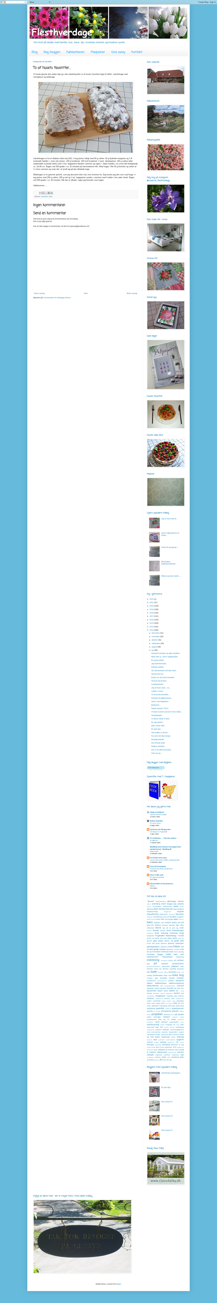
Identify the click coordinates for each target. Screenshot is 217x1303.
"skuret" (150, 901)
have (176, 946)
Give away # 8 (167, 1116)
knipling (149, 975)
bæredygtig (169, 919)
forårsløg (164, 933)
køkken (150, 983)
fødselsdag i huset (175, 935)
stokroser (175, 1034)
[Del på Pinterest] (51, 192)
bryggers (180, 917)
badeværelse (167, 906)
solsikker (158, 1030)
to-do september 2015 (168, 1047)
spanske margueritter (170, 1032)
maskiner (150, 998)
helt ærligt (154, 949)
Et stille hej (154, 840)
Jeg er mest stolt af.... (169, 519)
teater (182, 1042)
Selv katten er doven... (160, 733)
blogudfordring (153, 914)
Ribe (160, 1019)
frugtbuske (151, 936)
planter (175, 1011)
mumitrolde (157, 1001)
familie (156, 930)
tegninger (158, 1045)
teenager (150, 1045)
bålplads (157, 922)
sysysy (156, 1042)
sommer (166, 1030)
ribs (164, 1019)
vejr (182, 1055)
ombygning (163, 1006)
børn (150, 922)
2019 (152, 609)
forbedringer (178, 930)
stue (155, 1039)
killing (166, 972)
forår (157, 933)
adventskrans (161, 901)
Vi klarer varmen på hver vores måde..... (167, 712)
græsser (171, 943)
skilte (182, 1025)
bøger (176, 919)
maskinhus (159, 998)
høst (182, 954)
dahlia (174, 923)
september (156, 643)
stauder (157, 1034)
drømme (165, 925)
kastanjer (180, 969)
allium (149, 904)
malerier (181, 996)
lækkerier (156, 993)
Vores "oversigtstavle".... (160, 701)
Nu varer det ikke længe (160, 736)
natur (149, 1003)
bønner (181, 919)
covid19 (168, 923)
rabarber (166, 1017)
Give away (118, 52)
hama (170, 947)
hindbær (162, 949)
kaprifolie (173, 969)
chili (162, 922)
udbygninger (162, 1052)
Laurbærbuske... (157, 684)
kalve (156, 969)
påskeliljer (157, 1017)
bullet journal (151, 919)
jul (155, 963)
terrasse (166, 1044)
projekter (157, 1014)
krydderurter (151, 980)
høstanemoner (153, 957)
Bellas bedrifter (156, 821)
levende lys (172, 988)
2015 (152, 623)
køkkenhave (161, 983)
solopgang (150, 1030)
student (149, 1040)
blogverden (164, 914)
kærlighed (180, 981)
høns (176, 954)
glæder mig (168, 941)
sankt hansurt (161, 1022)
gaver (175, 938)
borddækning (158, 917)
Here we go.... (156, 753)
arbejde (181, 904)
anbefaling (156, 904)
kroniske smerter (167, 978)
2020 (152, 606)
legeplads (150, 988)
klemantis (172, 972)
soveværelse (156, 1032)
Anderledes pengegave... (171, 1073)
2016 (152, 620)
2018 (152, 613)
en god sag (173, 928)
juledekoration (178, 964)
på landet (179, 1014)
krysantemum (162, 980)
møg (173, 1001)
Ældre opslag (132, 293)
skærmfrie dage (153, 1027)
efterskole (150, 928)
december (156, 633)
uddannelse (172, 1052)
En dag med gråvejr (157, 877)
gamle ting (159, 938)
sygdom (180, 1039)
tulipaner (161, 1050)
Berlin (182, 906)
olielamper (155, 1006)
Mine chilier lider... (158, 726)
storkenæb (165, 1037)
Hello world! (154, 851)
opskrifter (44, 196)
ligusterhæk (151, 991)
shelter (162, 1025)
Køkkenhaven (75, 52)
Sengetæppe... (157, 715)
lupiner (166, 991)
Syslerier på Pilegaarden (160, 829)
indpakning (180, 957)
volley (169, 1057)
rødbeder (181, 1019)
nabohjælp (180, 1001)
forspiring (150, 933)
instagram (164, 960)
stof (170, 1034)
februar (162, 930)
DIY (152, 925)
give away (158, 941)
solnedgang (180, 1027)
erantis (149, 930)
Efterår (152, 886)
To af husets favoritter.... (160, 695)
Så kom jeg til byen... (159, 681)
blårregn (149, 917)
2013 (152, 630)
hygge (160, 954)
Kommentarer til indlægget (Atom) (57, 298)
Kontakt (136, 52)
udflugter (150, 1055)
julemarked (166, 966)
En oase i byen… (156, 823)
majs (175, 996)
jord (175, 960)
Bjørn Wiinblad (160, 909)
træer (156, 1050)
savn (182, 1022)
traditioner (180, 1047)
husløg (181, 952)
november (156, 637)
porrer (149, 1014)
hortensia (164, 952)
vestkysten (150, 1057)
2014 (152, 627)
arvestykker (157, 906)
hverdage (151, 954)
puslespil (167, 1014)
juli (153, 650)
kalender (150, 969)
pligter (182, 1011)
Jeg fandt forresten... (159, 664)
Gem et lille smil (156, 875)
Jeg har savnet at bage (158, 814)
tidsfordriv (174, 1045)
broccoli (166, 917)
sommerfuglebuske (177, 1030)
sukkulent (162, 1040)
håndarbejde (167, 957)
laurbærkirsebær (169, 986)
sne (161, 1027)
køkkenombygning (176, 983)
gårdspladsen (153, 946)
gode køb (179, 941)
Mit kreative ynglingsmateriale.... (169, 563)
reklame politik (178, 1017)
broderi (173, 917)
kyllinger (171, 980)
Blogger (118, 1284)
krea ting (178, 975)
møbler (169, 1001)
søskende (171, 1042)
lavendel (180, 986)
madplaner (160, 996)
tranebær (150, 1050)
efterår (158, 928)
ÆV (161, 1060)
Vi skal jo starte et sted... (160, 719)
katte (154, 971)
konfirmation (158, 975)
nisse (153, 1003)
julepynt (175, 966)
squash (181, 1032)
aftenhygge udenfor (175, 901)
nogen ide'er (160, 1003)
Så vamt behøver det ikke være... (164, 671)
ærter (157, 1060)
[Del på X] (46, 192)
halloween (164, 947)
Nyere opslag (39, 293)
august (155, 647)
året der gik (167, 1060)
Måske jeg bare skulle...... (171, 576)
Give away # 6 (167, 1102)
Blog (34, 52)
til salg (181, 1045)
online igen (171, 1006)
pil (154, 1011)
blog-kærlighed (178, 909)
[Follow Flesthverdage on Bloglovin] (155, 770)
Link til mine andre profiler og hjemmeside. (165, 860)
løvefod (177, 993)
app (175, 904)
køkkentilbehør (153, 986)
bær (162, 919)
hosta (171, 952)
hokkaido (177, 949)
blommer (172, 914)
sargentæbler (174, 1022)
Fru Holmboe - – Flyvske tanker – (164, 838)
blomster (180, 914)
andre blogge (167, 904)
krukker (180, 978)
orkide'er (168, 1008)
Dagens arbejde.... (158, 746)
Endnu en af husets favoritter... (163, 677)
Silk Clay (176, 1025)
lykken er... (174, 990)
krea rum (167, 975)
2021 (152, 602)
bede (176, 906)
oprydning (151, 1008)
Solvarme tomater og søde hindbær (165, 653)
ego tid (165, 928)
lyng (182, 991)
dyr (177, 925)
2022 (152, 599)
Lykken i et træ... (157, 691)
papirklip (150, 1011)
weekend (175, 1057)
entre (182, 928)
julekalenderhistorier (153, 966)
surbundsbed (170, 1040)
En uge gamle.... (157, 722)
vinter (164, 1057)
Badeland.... (156, 705)
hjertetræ (170, 949)
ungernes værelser (162, 1055)
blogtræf (180, 911)
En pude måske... (158, 660)
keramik (160, 972)
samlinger (150, 1022)
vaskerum (175, 1055)
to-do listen (155, 1047)
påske (149, 1017)
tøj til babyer (170, 1050)
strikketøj (180, 1037)
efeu (182, 925)
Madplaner (98, 52)
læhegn (149, 993)
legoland (163, 988)
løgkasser (169, 993)
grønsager (180, 943)
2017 (152, 616)
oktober (155, 640)
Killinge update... (158, 667)
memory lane (169, 998)
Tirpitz (149, 1047)
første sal (150, 938)
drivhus (158, 925)
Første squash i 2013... (160, 708)
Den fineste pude (158, 743)
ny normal (169, 1003)
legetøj (157, 988)
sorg (148, 1032)
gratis (158, 943)
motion (149, 1001)
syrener (150, 1042)
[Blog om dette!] (43, 192)
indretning (153, 959)
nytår (175, 1003)
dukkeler (172, 925)
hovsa (176, 952)
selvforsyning (153, 1024)
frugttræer (160, 935)
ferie (169, 930)
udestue (180, 1052)
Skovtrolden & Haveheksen (161, 884)
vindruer (158, 1057)
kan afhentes (164, 969)
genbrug (181, 938)
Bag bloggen (52, 52)
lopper (160, 991)
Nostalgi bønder (157, 739)
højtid (168, 954)
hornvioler (156, 952)
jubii (148, 964)
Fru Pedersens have (158, 858)
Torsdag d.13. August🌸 (158, 832)
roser (173, 1019)
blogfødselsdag (152, 911)
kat (148, 972)
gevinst (149, 941)
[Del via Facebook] (48, 192)
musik (163, 1001)
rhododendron (152, 1019)
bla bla (169, 909)
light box (180, 988)
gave (170, 938)
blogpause (167, 911)
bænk (158, 919)
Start (86, 293)
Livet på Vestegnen (158, 866)
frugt (182, 933)
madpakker (150, 996)
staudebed (150, 1034)
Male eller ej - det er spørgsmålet (164, 657)
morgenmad (180, 998)
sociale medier (169, 1027)
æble (50, 196)
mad (182, 993)
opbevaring (180, 1006)
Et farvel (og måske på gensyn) (161, 869)
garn (165, 938)
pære (172, 1014)
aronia (149, 906)
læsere (162, 993)
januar (170, 960)
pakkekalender (178, 1008)
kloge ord (180, 972)
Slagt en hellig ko (157, 812)
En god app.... (156, 729)
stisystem (164, 1034)
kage (182, 966)
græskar (164, 943)
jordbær (180, 960)
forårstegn (174, 933)
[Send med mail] (40, 192)
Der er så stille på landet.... (162, 750)
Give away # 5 (167, 1130)
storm (173, 1037)
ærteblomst (151, 1060)
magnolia (170, 996)
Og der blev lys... (158, 674)
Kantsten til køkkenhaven (161, 698)
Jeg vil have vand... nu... (160, 688)
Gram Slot (151, 943)
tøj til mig (178, 1050)
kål (161, 986)
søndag (163, 1042)
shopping (169, 1025)
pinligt (158, 1011)
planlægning (166, 1011)
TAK (177, 1042)
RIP (168, 1019)
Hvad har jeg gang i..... (170, 547)
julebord (164, 964)
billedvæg (150, 909)
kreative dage (152, 978)
